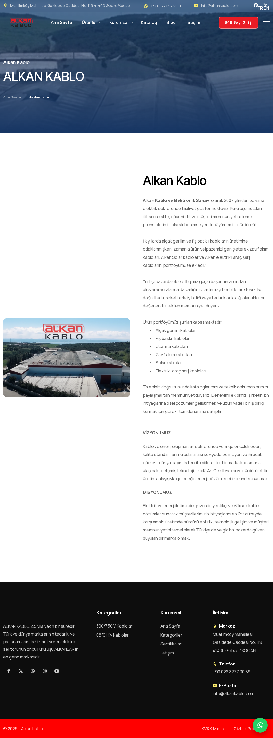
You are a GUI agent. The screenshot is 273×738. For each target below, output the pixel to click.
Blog (171, 22)
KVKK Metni (213, 729)
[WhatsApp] (260, 725)
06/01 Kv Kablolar (112, 635)
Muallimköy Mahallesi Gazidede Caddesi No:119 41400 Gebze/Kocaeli (70, 5)
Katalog (149, 22)
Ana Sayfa (61, 22)
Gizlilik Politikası (250, 729)
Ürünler (89, 22)
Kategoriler (171, 635)
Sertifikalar (171, 644)
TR (260, 8)
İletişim (192, 22)
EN (266, 8)
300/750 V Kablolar (114, 626)
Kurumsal (119, 22)
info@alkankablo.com (219, 5)
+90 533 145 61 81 (166, 6)
